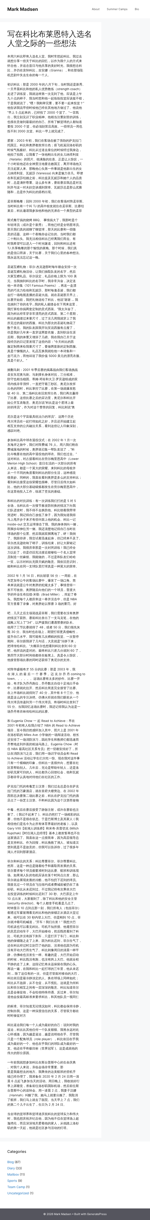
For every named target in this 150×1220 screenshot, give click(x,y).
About (96, 9)
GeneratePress (97, 1214)
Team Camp (16, 1187)
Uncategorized (18, 1193)
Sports (12, 1181)
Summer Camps (117, 9)
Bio (137, 9)
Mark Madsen (22, 9)
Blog (10, 1162)
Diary (11, 1168)
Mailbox (13, 1174)
